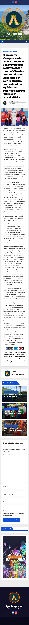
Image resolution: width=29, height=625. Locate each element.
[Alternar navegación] (13, 42)
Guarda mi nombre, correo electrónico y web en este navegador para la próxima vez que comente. (13, 513)
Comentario (6, 455)
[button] (24, 41)
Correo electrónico (8, 494)
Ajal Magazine (14, 33)
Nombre (5, 487)
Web (4, 501)
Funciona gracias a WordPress (10, 620)
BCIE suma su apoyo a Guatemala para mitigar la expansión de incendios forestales (20, 357)
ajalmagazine (14, 101)
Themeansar (14, 622)
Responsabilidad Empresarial (10, 51)
